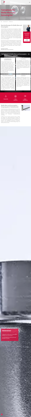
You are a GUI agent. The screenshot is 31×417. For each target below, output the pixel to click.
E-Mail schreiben (26, 40)
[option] (6, 98)
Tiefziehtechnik (5, 21)
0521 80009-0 (27, 37)
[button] (30, 334)
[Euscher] (3, 2)
